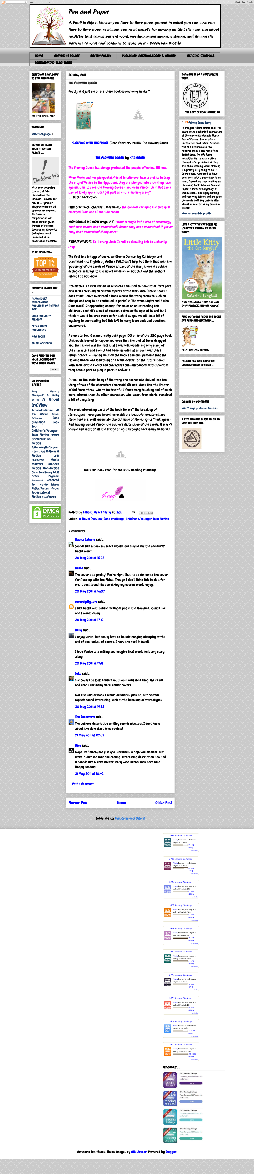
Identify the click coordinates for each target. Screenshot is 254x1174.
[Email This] (140, 513)
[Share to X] (146, 513)
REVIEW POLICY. (100, 55)
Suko (78, 673)
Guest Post (39, 451)
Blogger (171, 1151)
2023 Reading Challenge (180, 881)
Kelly (78, 630)
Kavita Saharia (85, 539)
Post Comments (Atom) (130, 818)
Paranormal (37, 480)
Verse (52, 496)
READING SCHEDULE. (201, 55)
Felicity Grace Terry (199, 122)
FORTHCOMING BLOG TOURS (53, 62)
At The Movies (45, 412)
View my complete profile (196, 213)
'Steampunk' (38, 395)
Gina (78, 745)
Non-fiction (51, 468)
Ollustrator (139, 1151)
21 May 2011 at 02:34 (89, 735)
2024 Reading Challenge (180, 858)
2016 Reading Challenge (180, 1044)
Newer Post (78, 802)
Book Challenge (114, 519)
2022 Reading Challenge (180, 905)
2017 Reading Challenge (180, 1021)
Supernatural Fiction (41, 494)
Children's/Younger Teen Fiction (147, 519)
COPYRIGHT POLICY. (67, 55)
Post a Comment (83, 783)
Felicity (175, 840)
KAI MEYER (137, 157)
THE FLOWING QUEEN (110, 157)
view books (194, 850)
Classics (55, 435)
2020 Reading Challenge (180, 951)
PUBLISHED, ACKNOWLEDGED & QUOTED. (149, 55)
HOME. (39, 55)
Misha (79, 568)
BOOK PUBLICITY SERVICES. (41, 317)
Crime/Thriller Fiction (41, 441)
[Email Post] (133, 512)
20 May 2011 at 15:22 (89, 557)
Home (121, 802)
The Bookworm (85, 716)
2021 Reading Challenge (180, 928)
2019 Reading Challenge (180, 974)
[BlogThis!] (143, 513)
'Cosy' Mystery (45, 391)
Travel (45, 497)
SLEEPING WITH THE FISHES (90, 143)
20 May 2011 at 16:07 (90, 591)
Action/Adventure (42, 410)
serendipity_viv (86, 601)
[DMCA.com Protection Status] (46, 519)
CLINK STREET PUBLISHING (39, 328)
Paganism (54, 476)
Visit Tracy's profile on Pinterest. (200, 408)
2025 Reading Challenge (180, 835)
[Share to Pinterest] (151, 513)
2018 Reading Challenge (180, 997)
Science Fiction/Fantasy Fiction (45, 486)
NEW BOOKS (38, 336)
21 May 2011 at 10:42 (89, 773)
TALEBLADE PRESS (42, 343)
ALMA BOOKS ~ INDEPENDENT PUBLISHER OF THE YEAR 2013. (45, 304)
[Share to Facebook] (149, 513)
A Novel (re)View (90, 519)
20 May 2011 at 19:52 (89, 706)
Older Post (163, 802)
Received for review (45, 482)
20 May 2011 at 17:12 (89, 619)
